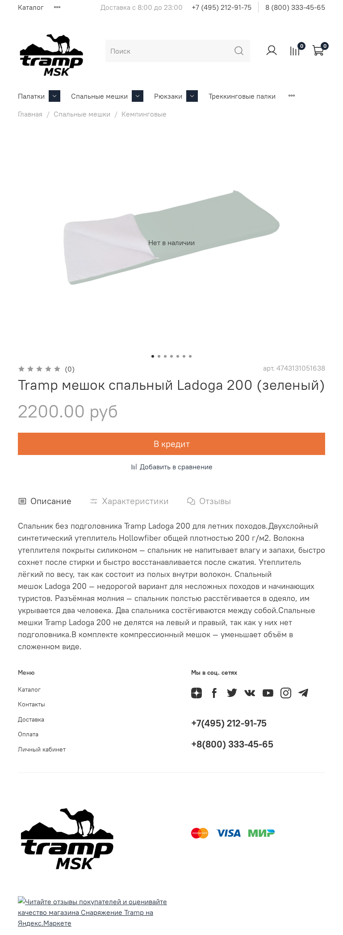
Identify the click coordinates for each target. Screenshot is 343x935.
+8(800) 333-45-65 (232, 744)
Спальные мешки (99, 96)
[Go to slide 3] (165, 356)
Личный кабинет (42, 749)
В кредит (172, 443)
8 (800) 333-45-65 (295, 7)
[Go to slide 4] (171, 356)
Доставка (31, 719)
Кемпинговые (144, 113)
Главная (30, 113)
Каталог (31, 7)
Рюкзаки (168, 96)
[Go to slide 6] (184, 356)
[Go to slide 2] (159, 356)
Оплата (28, 734)
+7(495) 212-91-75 (229, 723)
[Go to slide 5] (177, 356)
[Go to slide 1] (152, 356)
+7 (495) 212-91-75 (221, 7)
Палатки (31, 96)
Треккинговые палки (242, 96)
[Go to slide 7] (190, 356)
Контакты (31, 704)
